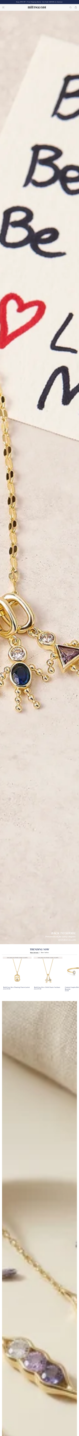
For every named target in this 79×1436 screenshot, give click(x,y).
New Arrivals (34, 952)
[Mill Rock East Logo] (37, 7)
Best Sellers (45, 952)
